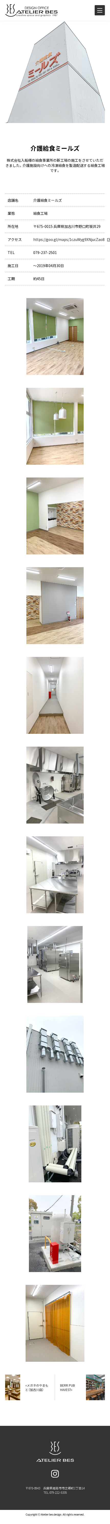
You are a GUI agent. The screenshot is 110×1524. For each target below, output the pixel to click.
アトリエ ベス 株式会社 (39, 10)
